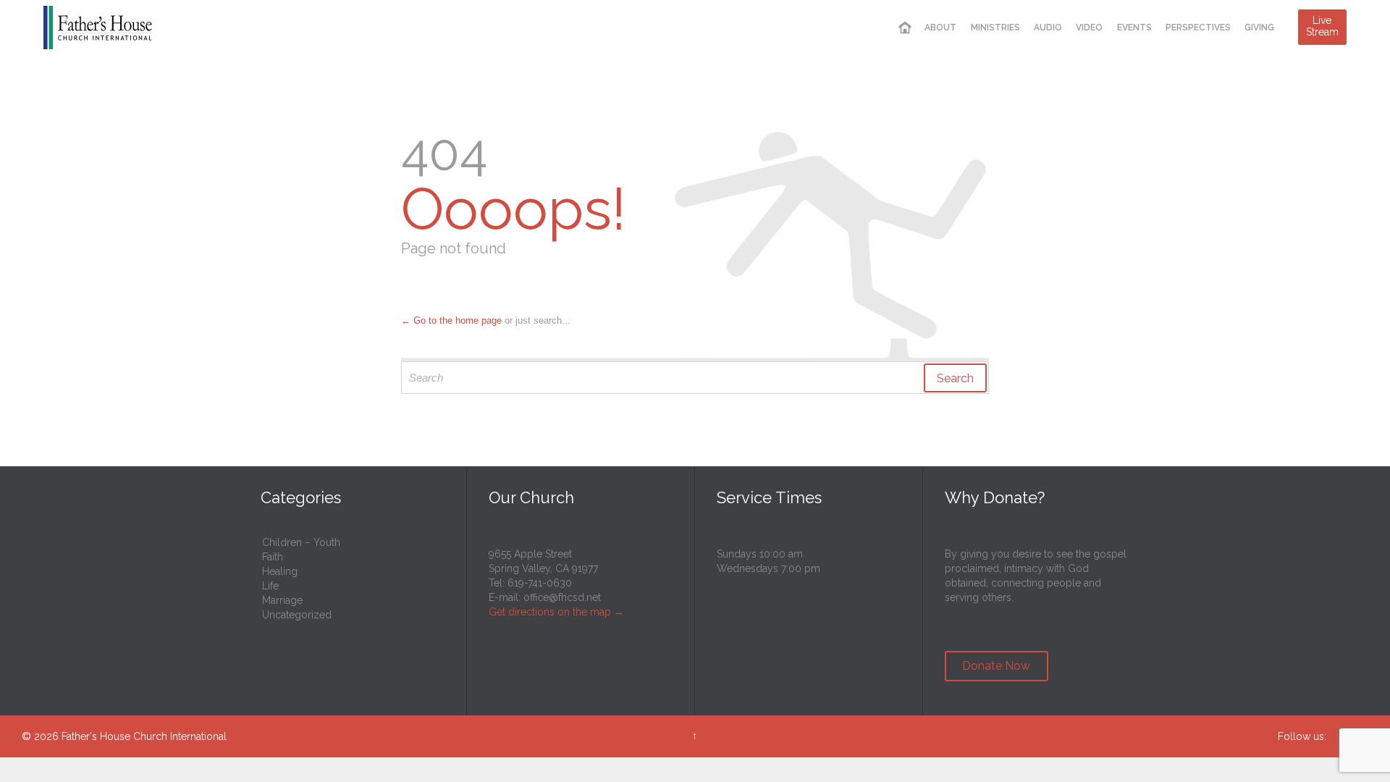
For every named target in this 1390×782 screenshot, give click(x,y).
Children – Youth (301, 542)
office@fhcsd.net (562, 597)
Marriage (282, 600)
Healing (280, 571)
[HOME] (905, 28)
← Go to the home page (451, 320)
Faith (272, 557)
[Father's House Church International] (97, 27)
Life (270, 586)
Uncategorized (297, 615)
